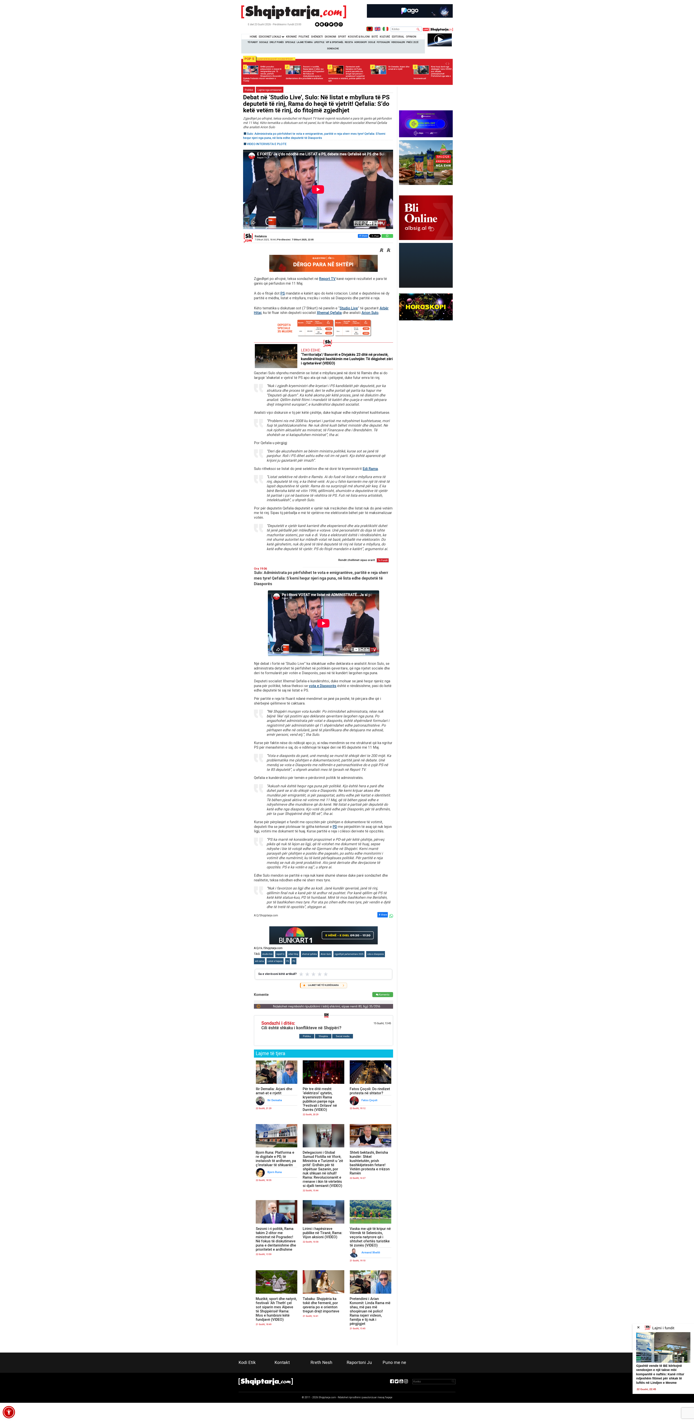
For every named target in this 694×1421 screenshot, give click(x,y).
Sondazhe (333, 48)
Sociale (263, 42)
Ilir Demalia (275, 1100)
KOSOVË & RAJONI (359, 36)
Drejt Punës (277, 42)
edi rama (259, 961)
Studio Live (349, 308)
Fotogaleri (383, 42)
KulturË (385, 36)
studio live (267, 954)
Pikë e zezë (412, 42)
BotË (375, 36)
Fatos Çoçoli (369, 1100)
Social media (342, 1036)
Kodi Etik (247, 1362)
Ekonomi (330, 36)
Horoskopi (360, 42)
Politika (307, 1036)
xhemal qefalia (309, 954)
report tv (280, 954)
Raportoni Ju (359, 1362)
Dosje (371, 42)
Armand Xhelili (371, 1252)
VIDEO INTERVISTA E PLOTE (267, 144)
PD (335, 826)
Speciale (290, 42)
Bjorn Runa (275, 1172)
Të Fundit (253, 42)
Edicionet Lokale (270, 36)
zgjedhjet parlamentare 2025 (349, 954)
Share (364, 235)
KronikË (291, 36)
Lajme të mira (305, 42)
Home (253, 36)
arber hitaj (293, 954)
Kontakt (282, 1362)
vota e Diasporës (322, 686)
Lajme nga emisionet (270, 89)
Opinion (411, 36)
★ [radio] (301, 974)
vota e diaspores (375, 954)
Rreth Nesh (321, 1362)
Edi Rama (370, 469)
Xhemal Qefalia (329, 312)
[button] (9, 1412)
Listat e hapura (275, 961)
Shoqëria (323, 1036)
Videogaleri (398, 42)
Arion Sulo (369, 312)
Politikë (304, 36)
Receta (349, 42)
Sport (342, 36)
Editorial (398, 36)
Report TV (327, 279)
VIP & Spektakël (334, 42)
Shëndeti (317, 36)
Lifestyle (319, 42)
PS (282, 293)
